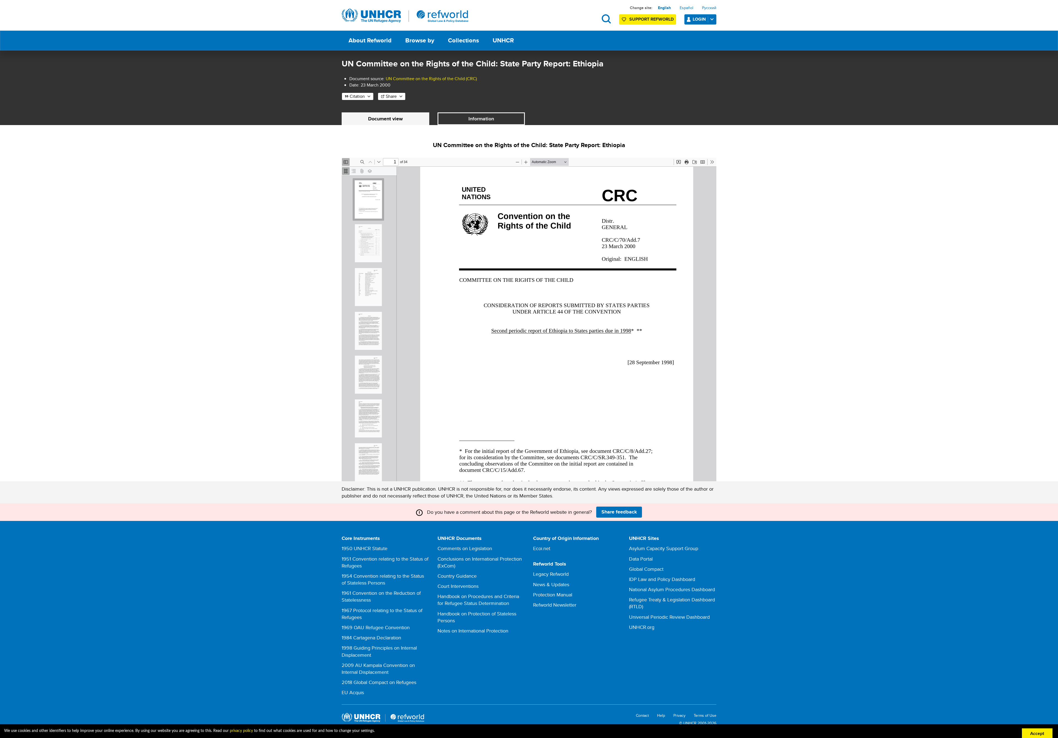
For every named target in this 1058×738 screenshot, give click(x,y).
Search (606, 18)
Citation (357, 96)
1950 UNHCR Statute (364, 548)
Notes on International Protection (473, 630)
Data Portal (641, 558)
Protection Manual (552, 594)
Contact (642, 715)
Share (391, 96)
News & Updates (551, 584)
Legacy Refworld (551, 574)
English (664, 7)
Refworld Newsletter (554, 604)
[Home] (405, 15)
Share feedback (619, 511)
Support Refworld (651, 19)
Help (661, 715)
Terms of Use (705, 715)
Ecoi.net (541, 548)
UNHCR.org (641, 627)
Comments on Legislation (465, 548)
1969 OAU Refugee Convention (376, 627)
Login (699, 19)
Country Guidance (457, 575)
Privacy (679, 715)
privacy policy (241, 731)
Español (686, 7)
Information (481, 118)
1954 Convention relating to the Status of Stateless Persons (383, 579)
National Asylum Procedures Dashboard (672, 589)
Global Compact (646, 569)
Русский (709, 7)
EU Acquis (353, 692)
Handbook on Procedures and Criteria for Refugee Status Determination (478, 600)
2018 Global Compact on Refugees (379, 682)
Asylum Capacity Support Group (663, 548)
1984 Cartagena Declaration (371, 637)
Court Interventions (458, 586)
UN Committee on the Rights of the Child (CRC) (431, 78)
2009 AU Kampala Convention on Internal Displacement (378, 668)
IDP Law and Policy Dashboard (662, 579)
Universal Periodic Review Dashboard (669, 616)
